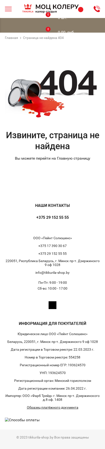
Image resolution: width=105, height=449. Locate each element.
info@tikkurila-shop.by (52, 273)
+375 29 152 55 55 (52, 217)
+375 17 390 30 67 (52, 246)
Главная (11, 38)
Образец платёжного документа (52, 407)
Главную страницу (73, 158)
